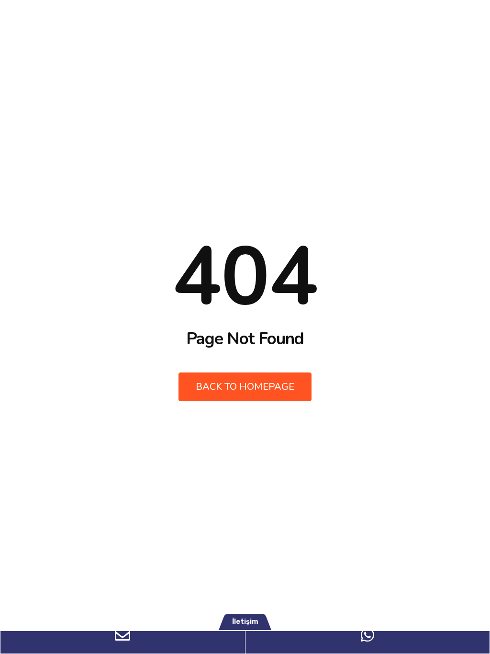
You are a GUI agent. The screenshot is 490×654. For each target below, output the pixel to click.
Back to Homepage (245, 386)
